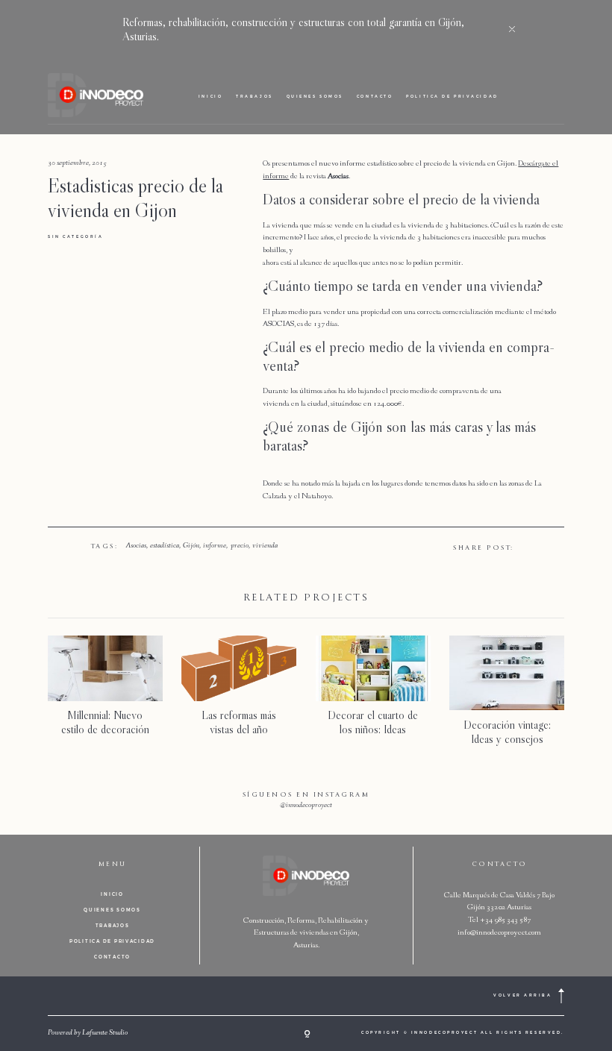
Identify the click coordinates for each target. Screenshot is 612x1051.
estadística (164, 546)
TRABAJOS (254, 96)
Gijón (191, 546)
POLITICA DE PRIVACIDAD (452, 96)
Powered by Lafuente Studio (88, 1033)
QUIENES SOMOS (315, 96)
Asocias (135, 546)
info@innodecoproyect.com (499, 933)
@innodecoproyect (306, 805)
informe (214, 546)
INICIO (210, 96)
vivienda (265, 546)
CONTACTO (375, 96)
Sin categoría (75, 236)
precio (240, 546)
